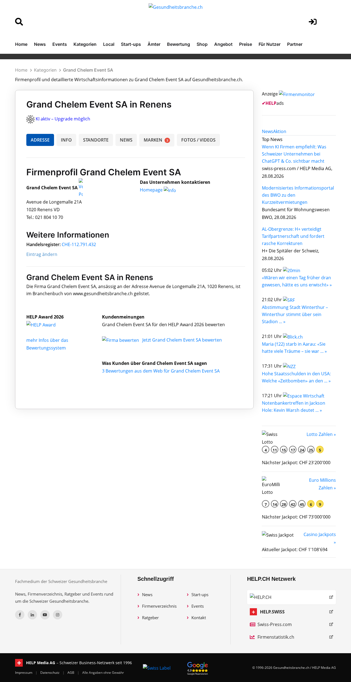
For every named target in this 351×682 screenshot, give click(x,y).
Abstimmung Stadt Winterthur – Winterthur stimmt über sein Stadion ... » (295, 314)
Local (108, 44)
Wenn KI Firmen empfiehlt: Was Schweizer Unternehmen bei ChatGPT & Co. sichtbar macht (294, 154)
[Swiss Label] (157, 668)
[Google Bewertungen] (197, 668)
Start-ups (131, 44)
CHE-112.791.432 (79, 244)
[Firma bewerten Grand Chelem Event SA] (121, 340)
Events (59, 44)
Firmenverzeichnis (159, 606)
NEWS (126, 140)
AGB (71, 672)
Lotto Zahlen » (321, 434)
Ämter (154, 44)
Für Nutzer (270, 44)
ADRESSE (40, 140)
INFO (66, 140)
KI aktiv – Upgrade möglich (63, 119)
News (40, 44)
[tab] (267, 131)
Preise (245, 44)
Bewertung (178, 44)
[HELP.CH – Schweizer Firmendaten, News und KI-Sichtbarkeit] (291, 597)
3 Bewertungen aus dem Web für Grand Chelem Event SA (161, 371)
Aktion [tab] (279, 131)
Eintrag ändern (41, 254)
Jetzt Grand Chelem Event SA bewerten (182, 340)
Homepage (152, 190)
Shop (202, 44)
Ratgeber (150, 617)
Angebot (223, 44)
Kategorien (85, 44)
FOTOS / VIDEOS (198, 140)
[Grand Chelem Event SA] (46, 325)
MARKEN (156, 140)
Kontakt (198, 617)
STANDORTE (96, 140)
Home (21, 44)
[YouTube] (45, 614)
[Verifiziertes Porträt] (81, 188)
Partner (294, 44)
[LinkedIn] (32, 614)
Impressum (24, 672)
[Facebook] (19, 614)
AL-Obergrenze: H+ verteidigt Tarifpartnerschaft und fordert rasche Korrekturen (293, 236)
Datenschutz (50, 672)
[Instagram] (57, 614)
